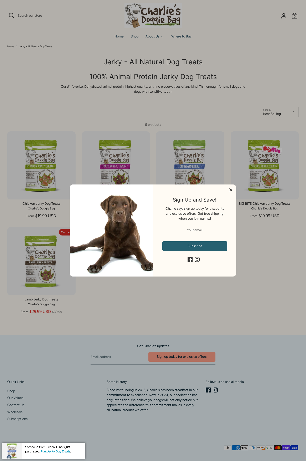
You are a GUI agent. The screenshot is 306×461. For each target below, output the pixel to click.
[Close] (230, 189)
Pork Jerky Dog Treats (55, 451)
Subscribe (195, 246)
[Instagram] (197, 259)
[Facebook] (190, 259)
